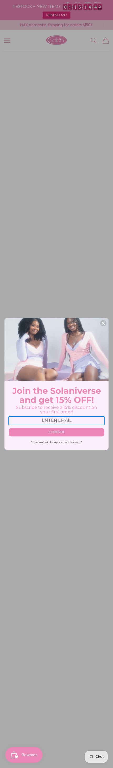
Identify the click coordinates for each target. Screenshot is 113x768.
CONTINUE (57, 432)
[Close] (103, 323)
